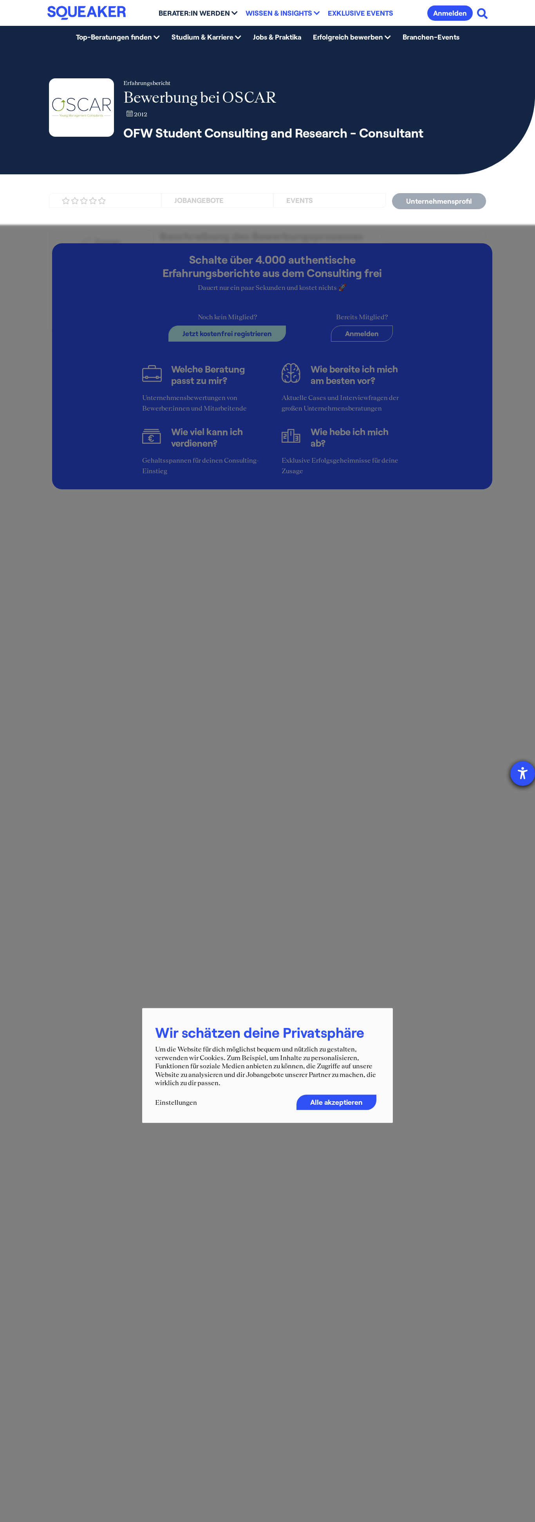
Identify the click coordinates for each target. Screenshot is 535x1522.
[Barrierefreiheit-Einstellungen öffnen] (522, 773)
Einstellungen (176, 1102)
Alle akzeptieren (336, 1102)
